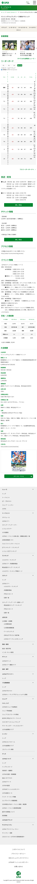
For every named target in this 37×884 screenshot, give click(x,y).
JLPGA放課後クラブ (8, 729)
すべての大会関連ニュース (25, 58)
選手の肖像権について (8, 812)
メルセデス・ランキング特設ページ (12, 571)
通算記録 (4, 617)
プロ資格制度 (6, 683)
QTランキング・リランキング (10, 547)
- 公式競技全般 (7, 624)
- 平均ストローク (8, 594)
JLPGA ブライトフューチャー (10, 829)
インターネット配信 (7, 652)
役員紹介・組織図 (7, 770)
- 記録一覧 (6, 598)
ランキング (5, 555)
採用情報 (4, 815)
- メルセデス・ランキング (10, 586)
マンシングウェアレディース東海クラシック (15, 16)
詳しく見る (18, 205)
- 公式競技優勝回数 (8, 628)
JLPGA (4, 509)
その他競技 (5, 532)
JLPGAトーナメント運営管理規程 (11, 808)
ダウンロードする (19, 476)
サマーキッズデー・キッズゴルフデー (13, 726)
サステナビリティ (7, 825)
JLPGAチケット (6, 661)
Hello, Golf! (5, 703)
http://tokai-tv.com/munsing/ (10, 446)
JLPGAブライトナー (8, 674)
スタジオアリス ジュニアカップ (11, 722)
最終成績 (20, 65)
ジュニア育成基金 (7, 711)
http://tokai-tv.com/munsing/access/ (12, 253)
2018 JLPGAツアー (12, 12)
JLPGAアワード (6, 782)
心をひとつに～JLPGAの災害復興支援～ (13, 837)
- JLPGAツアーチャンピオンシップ (13, 639)
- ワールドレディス (8, 631)
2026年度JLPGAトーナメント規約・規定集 (14, 804)
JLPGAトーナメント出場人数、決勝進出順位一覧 (16, 536)
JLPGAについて (6, 759)
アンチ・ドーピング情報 (9, 797)
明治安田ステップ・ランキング (11, 567)
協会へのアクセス (7, 778)
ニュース (4, 489)
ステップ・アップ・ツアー (9, 525)
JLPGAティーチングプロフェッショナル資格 (14, 694)
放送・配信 (5, 644)
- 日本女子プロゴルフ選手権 (11, 635)
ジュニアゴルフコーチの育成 (10, 714)
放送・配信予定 (6, 648)
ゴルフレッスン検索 (7, 749)
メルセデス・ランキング (9, 560)
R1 (3, 65)
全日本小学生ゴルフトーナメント (11, 718)
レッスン (4, 734)
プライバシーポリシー (18, 854)
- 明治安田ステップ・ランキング (12, 605)
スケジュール (6, 517)
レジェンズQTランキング (9, 551)
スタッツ (4, 575)
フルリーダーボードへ (27, 169)
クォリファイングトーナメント (11, 544)
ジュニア (4, 699)
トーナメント (6, 497)
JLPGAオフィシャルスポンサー (11, 789)
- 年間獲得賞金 (7, 590)
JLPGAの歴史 (6, 785)
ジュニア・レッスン (7, 505)
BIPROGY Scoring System (12, 69)
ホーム (3, 12)
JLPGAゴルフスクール (8, 742)
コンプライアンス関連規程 (9, 800)
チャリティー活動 (7, 833)
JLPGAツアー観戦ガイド (9, 665)
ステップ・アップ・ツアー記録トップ (12, 602)
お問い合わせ (18, 866)
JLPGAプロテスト (7, 691)
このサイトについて (18, 849)
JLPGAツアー (6, 521)
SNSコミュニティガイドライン (19, 858)
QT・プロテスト (6, 501)
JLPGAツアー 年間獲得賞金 (10, 563)
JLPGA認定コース (7, 793)
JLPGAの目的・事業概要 (9, 774)
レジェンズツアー (7, 529)
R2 (9, 65)
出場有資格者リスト (7, 540)
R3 (14, 65)
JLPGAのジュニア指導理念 (9, 707)
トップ (4, 494)
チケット (4, 657)
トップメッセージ (7, 767)
